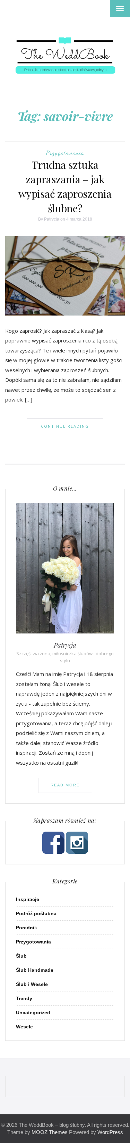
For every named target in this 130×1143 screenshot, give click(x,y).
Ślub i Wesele (32, 984)
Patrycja (51, 219)
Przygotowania (65, 152)
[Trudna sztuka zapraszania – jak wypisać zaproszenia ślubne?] (65, 275)
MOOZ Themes (50, 1132)
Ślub (21, 956)
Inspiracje (27, 899)
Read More (65, 785)
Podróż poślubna (36, 913)
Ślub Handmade (34, 970)
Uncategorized (33, 1012)
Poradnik (26, 927)
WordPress (110, 1132)
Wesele (24, 1026)
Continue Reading (65, 426)
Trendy (24, 998)
